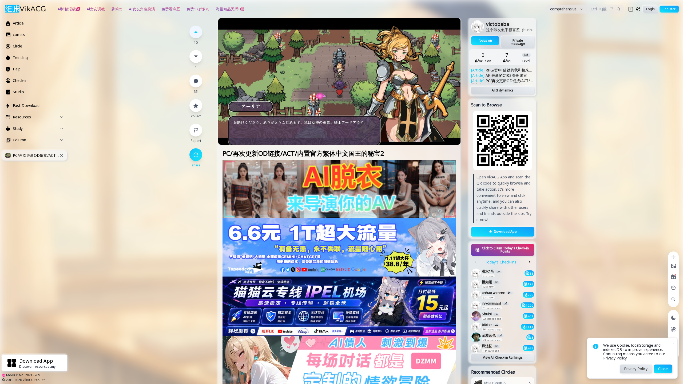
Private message (518, 42)
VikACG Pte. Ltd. (34, 380)
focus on (485, 40)
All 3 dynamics (503, 90)
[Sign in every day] (673, 276)
